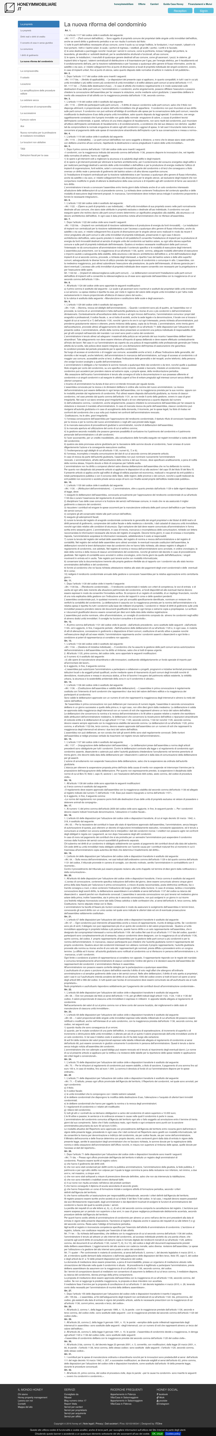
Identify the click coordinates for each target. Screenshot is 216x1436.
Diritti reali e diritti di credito (32, 36)
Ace (22, 126)
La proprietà (26, 24)
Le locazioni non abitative (33, 142)
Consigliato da (71, 1394)
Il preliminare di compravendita (35, 106)
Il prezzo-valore (28, 119)
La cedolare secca (29, 100)
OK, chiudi (157, 1433)
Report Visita (70, 1403)
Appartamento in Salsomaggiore (126, 1400)
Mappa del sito (25, 1406)
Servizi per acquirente (75, 1413)
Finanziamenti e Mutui (200, 4)
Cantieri (154, 4)
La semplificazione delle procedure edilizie (37, 92)
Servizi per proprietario (75, 1410)
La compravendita (29, 70)
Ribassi (67, 1397)
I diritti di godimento (29, 55)
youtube (163, 1400)
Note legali (88, 1423)
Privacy (99, 1423)
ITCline (158, 1423)
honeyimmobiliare (123, 4)
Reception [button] (180, 11)
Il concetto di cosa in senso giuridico (36, 42)
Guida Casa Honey (173, 4)
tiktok (161, 1397)
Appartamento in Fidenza (123, 1394)
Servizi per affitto (72, 1416)
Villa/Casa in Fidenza (120, 1403)
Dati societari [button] (111, 1423)
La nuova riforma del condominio (36, 61)
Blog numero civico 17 (75, 1400)
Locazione (25, 83)
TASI (22, 148)
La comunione (26, 49)
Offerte (141, 4)
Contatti (22, 1403)
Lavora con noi (25, 1400)
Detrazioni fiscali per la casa (34, 155)
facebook (163, 1394)
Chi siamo (23, 1394)
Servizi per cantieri (73, 1406)
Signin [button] (204, 11)
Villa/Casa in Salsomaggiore (124, 1397)
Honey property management (32, 1397)
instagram (164, 1403)
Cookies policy (173, 1433)
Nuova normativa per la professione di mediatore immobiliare (38, 134)
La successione (28, 113)
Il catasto (24, 77)
